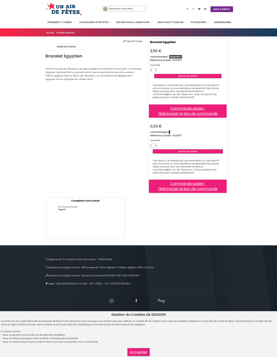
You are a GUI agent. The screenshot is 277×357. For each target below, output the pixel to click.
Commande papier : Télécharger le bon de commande (188, 111)
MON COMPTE (222, 9)
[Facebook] (187, 9)
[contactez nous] (199, 9)
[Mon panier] (205, 9)
